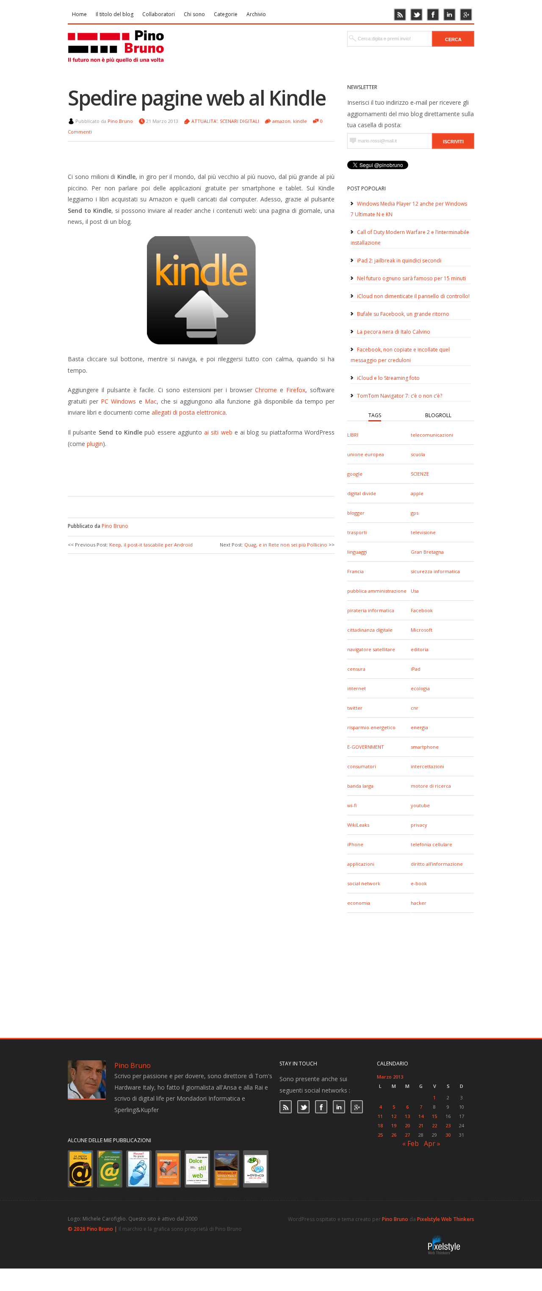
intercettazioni (427, 766)
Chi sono (194, 14)
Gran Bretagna (427, 552)
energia (419, 727)
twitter (354, 708)
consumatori (361, 766)
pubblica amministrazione (376, 591)
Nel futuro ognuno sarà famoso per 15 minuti (411, 278)
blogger (356, 513)
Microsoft (421, 630)
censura (356, 669)
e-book (419, 883)
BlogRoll (438, 415)
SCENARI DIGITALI (239, 121)
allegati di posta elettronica (189, 412)
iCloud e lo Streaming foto (388, 378)
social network (363, 883)
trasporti (357, 532)
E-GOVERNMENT (365, 747)
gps (414, 513)
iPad (415, 669)
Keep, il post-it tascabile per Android (151, 544)
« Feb (410, 1143)
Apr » (432, 1143)
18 (380, 1125)
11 (380, 1116)
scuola (418, 454)
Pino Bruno (120, 121)
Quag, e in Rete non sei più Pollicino (285, 544)
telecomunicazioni (432, 435)
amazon (281, 121)
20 (407, 1125)
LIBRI (352, 435)
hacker (418, 903)
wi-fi (352, 805)
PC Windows (118, 401)
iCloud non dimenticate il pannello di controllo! (413, 296)
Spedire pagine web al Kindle (197, 98)
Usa (415, 591)
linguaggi (357, 552)
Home (79, 14)
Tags (374, 415)
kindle (300, 121)
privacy (419, 825)
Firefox (295, 390)
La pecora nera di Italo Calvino (393, 331)
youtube (420, 805)
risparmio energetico (371, 727)
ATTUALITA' (204, 121)
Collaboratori (158, 14)
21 (420, 1125)
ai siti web (218, 432)
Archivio (256, 14)
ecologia (420, 688)
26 (393, 1135)
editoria (420, 649)
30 (448, 1135)
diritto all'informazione (437, 864)
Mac (151, 401)
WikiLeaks (358, 825)
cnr (414, 708)
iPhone (355, 844)
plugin (95, 444)
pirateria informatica (370, 610)
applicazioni (360, 864)
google (354, 474)
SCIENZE (420, 474)
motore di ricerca (431, 786)
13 (407, 1116)
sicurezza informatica (435, 571)
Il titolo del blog (114, 14)
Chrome (266, 390)
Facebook (422, 610)
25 (380, 1135)
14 (420, 1116)
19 (393, 1125)
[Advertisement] (195, 470)
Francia (355, 571)
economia (358, 903)
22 (434, 1125)
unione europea (365, 454)
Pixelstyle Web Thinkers (445, 1219)
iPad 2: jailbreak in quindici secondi (399, 260)
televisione (423, 532)
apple (417, 493)
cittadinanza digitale (370, 630)
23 (448, 1125)
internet (356, 688)
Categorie (226, 14)
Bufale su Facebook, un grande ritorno (403, 314)
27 (407, 1135)
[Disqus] (201, 668)
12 (393, 1116)
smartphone (425, 747)
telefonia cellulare (431, 844)
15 (434, 1116)
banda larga (360, 786)
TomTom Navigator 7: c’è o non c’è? (399, 395)
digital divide (361, 493)
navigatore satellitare (371, 649)
